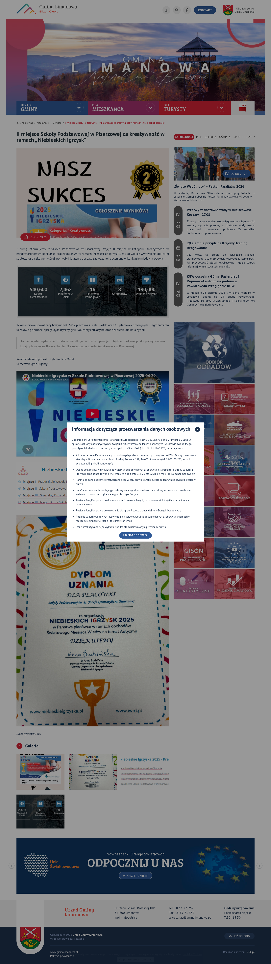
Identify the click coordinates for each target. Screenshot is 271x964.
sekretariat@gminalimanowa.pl (93, 463)
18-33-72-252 (174, 459)
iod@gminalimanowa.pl (180, 474)
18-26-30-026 (146, 474)
